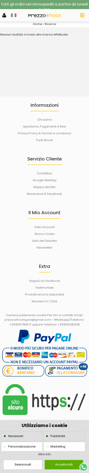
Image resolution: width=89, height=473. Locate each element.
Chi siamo (44, 119)
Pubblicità (57, 436)
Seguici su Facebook (44, 281)
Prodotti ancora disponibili (44, 294)
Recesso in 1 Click (44, 301)
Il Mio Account (44, 227)
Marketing (57, 446)
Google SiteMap (45, 180)
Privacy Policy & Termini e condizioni (44, 133)
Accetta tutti (64, 464)
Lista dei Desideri (44, 241)
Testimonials (44, 287)
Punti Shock (44, 140)
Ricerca (50, 24)
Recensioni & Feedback (44, 194)
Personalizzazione (22, 446)
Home (37, 24)
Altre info (44, 454)
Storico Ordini (44, 234)
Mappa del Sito (44, 187)
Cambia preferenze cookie (26, 315)
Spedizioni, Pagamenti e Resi (44, 126)
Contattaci (44, 173)
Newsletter (44, 247)
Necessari (15, 436)
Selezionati (23, 464)
